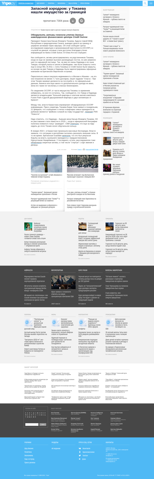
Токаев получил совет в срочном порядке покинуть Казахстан (60, 30)
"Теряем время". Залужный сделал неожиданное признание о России (44, 193)
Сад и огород (72, 3)
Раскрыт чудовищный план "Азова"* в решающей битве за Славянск (45, 200)
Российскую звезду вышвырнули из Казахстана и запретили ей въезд (61, 391)
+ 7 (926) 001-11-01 (111, 460)
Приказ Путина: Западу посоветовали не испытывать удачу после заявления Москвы (89, 375)
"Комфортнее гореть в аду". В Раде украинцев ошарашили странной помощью (61, 398)
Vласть (79, 149)
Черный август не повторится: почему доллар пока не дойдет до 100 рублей (35, 386)
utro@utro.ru (109, 455)
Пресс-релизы (85, 3)
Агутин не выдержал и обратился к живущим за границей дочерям (44, 206)
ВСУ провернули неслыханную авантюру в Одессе (63, 386)
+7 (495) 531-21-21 (111, 454)
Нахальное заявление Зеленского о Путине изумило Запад (88, 391)
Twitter (85, 456)
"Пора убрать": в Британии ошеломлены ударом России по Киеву (116, 380)
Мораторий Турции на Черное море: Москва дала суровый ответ (34, 397)
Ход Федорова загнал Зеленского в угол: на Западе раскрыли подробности (116, 391)
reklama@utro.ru (110, 461)
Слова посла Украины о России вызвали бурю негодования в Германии (62, 380)
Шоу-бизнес (41, 3)
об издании (56, 448)
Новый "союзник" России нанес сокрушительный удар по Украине (61, 374)
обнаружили (36, 142)
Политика (51, 3)
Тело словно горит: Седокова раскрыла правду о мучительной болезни (81, 206)
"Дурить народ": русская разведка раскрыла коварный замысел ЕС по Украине (88, 381)
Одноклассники (88, 452)
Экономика (61, 3)
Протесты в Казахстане (25, 3)
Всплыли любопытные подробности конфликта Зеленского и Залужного (88, 386)
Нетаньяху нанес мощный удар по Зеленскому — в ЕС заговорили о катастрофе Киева (34, 392)
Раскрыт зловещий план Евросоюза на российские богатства (81, 200)
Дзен (84, 459)
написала (66, 135)
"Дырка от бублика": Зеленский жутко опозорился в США (116, 374)
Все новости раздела (29, 254)
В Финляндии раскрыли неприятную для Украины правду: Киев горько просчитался (36, 381)
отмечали (74, 124)
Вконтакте (86, 448)
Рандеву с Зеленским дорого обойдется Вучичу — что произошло (116, 386)
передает (89, 112)
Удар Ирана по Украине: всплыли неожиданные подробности (33, 374)
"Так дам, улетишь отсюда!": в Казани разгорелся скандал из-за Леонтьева (81, 193)
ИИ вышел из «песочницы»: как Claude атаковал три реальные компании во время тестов (89, 398)
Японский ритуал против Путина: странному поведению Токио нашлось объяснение (116, 398)
